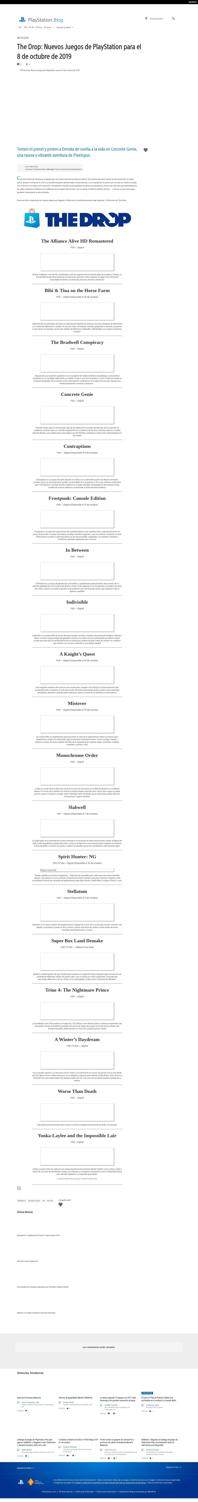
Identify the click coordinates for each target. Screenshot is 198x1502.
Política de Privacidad (84, 1491)
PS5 (20, 27)
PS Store (47, 27)
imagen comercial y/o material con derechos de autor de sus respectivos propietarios (110, 1482)
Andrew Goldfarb (70, 1447)
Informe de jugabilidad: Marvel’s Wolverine (75, 1397)
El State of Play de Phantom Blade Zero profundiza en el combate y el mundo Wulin (158, 1399)
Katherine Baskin (152, 1450)
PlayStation (45, 19)
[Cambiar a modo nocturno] (146, 18)
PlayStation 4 (22, 1201)
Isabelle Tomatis (111, 1405)
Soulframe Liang (152, 1405)
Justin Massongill (31, 166)
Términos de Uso (66, 1491)
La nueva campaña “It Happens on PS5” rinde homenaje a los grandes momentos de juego (118, 1399)
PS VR (31, 27)
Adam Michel (27, 1450)
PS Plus (39, 27)
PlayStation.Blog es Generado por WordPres (137, 1491)
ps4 (44, 1201)
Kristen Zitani (68, 1402)
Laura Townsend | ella (30, 1402)
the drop (50, 1201)
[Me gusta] (26, 1411)
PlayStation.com (49, 1491)
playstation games (34, 1201)
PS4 (25, 27)
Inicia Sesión (156, 18)
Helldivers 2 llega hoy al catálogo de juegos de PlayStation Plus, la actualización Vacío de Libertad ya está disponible (159, 1442)
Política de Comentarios (106, 1491)
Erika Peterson (110, 1450)
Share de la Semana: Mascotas (29, 1397)
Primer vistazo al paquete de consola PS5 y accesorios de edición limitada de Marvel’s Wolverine (117, 1442)
